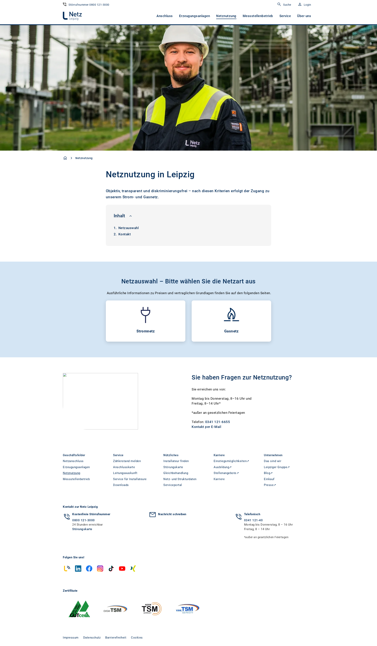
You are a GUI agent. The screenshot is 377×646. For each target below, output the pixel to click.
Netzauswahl (128, 228)
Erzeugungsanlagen (194, 16)
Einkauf (269, 479)
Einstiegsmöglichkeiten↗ (231, 461)
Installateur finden (176, 461)
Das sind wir (272, 461)
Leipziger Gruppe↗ (277, 467)
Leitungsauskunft (125, 473)
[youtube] (122, 568)
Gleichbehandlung (175, 473)
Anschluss (164, 16)
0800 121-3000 (83, 520)
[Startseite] (65, 158)
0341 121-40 (253, 520)
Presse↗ (270, 485)
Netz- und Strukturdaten (180, 479)
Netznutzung (226, 16)
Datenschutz (92, 637)
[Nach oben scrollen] (364, 636)
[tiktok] (111, 568)
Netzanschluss (73, 461)
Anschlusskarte (124, 467)
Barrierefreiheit (115, 637)
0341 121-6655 (217, 422)
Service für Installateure (130, 479)
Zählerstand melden (127, 461)
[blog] (67, 568)
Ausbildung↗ (223, 467)
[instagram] (100, 568)
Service (285, 16)
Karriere (219, 479)
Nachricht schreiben (172, 514)
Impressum (71, 637)
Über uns (304, 16)
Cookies (137, 637)
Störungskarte (173, 467)
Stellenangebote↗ (226, 473)
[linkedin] (78, 568)
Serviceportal (172, 485)
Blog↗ (268, 473)
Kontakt (124, 234)
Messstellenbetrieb (258, 16)
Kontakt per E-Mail (206, 427)
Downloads (121, 485)
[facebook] (89, 568)
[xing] (133, 568)
